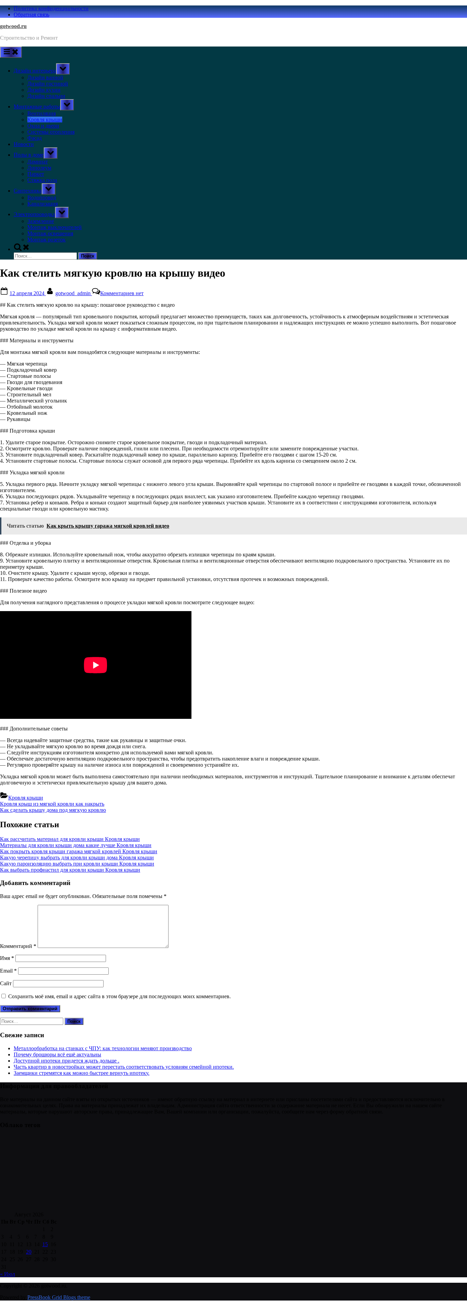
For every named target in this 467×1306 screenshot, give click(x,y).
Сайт (6, 983)
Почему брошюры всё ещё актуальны (57, 1054)
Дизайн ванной (45, 77)
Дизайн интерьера (35, 71)
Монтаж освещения (50, 233)
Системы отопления (51, 132)
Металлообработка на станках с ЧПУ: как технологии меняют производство (103, 1048)
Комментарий (18, 946)
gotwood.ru (13, 26)
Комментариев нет (122, 293)
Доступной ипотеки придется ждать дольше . (66, 1061)
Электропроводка (34, 214)
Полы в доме (29, 155)
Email (8, 971)
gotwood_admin (73, 293)
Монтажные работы (37, 106)
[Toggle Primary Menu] (11, 52)
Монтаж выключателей (54, 227)
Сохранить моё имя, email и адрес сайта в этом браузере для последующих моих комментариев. (119, 996)
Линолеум (39, 168)
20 (28, 1252)
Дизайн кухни (44, 90)
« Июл (7, 1274)
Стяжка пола (42, 180)
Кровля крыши (44, 119)
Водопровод (41, 197)
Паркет (35, 174)
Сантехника (28, 191)
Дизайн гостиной (47, 84)
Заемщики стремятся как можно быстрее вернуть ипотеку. (81, 1073)
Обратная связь (31, 14)
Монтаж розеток (46, 239)
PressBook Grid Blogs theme (58, 1297)
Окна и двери (43, 126)
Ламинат (37, 161)
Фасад (34, 138)
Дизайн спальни (46, 96)
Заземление (40, 221)
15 (45, 1244)
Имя (7, 958)
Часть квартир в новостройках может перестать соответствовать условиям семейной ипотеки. (124, 1067)
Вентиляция (41, 113)
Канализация (42, 204)
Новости (24, 144)
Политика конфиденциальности (51, 8)
